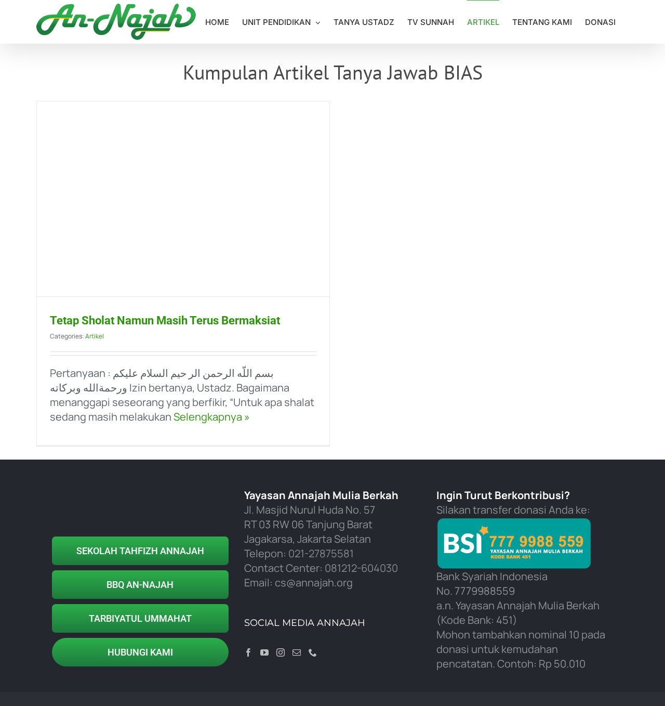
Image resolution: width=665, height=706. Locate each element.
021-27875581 (321, 553)
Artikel (94, 336)
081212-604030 (361, 568)
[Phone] (313, 652)
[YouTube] (264, 652)
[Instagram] (280, 652)
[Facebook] (248, 652)
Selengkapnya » (210, 417)
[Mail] (296, 652)
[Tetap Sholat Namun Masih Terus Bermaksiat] (183, 198)
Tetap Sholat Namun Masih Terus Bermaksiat (165, 320)
